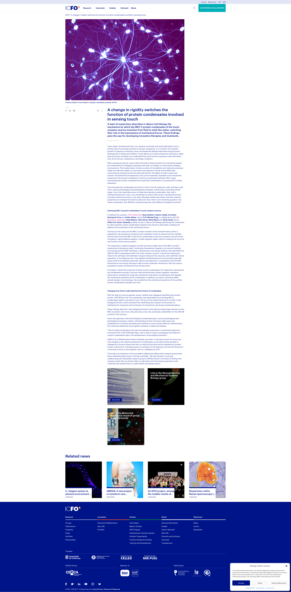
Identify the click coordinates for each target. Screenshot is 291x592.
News (196, 523)
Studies (112, 8)
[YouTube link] (86, 584)
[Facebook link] (66, 584)
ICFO (67, 15)
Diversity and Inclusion (171, 536)
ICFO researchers (135, 215)
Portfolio (100, 530)
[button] (286, 566)
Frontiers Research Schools (140, 540)
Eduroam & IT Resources (112, 589)
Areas (67, 533)
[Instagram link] (93, 584)
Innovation (100, 8)
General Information (170, 523)
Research (87, 8)
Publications (70, 526)
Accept (241, 583)
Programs (69, 530)
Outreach (124, 8)
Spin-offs (101, 526)
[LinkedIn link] (79, 584)
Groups (68, 523)
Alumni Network (168, 530)
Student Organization (138, 536)
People (164, 526)
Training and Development (140, 543)
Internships (134, 523)
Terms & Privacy (98, 589)
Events (203, 2)
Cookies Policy (250, 588)
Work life (165, 533)
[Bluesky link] (99, 584)
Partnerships (70, 540)
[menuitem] (219, 2)
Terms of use (270, 588)
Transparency (167, 543)
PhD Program (134, 530)
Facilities (69, 536)
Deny (260, 583)
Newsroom (212, 2)
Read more (116, 400)
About (133, 8)
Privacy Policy (260, 588)
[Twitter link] (72, 584)
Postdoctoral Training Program (141, 533)
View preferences (279, 583)
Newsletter (198, 530)
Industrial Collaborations (107, 523)
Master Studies (135, 526)
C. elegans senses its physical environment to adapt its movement (78, 494)
